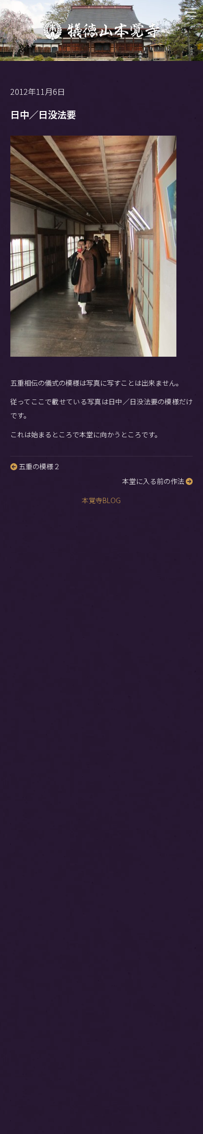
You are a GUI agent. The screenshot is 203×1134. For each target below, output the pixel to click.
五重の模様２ (38, 466)
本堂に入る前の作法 (154, 481)
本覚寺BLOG (101, 500)
